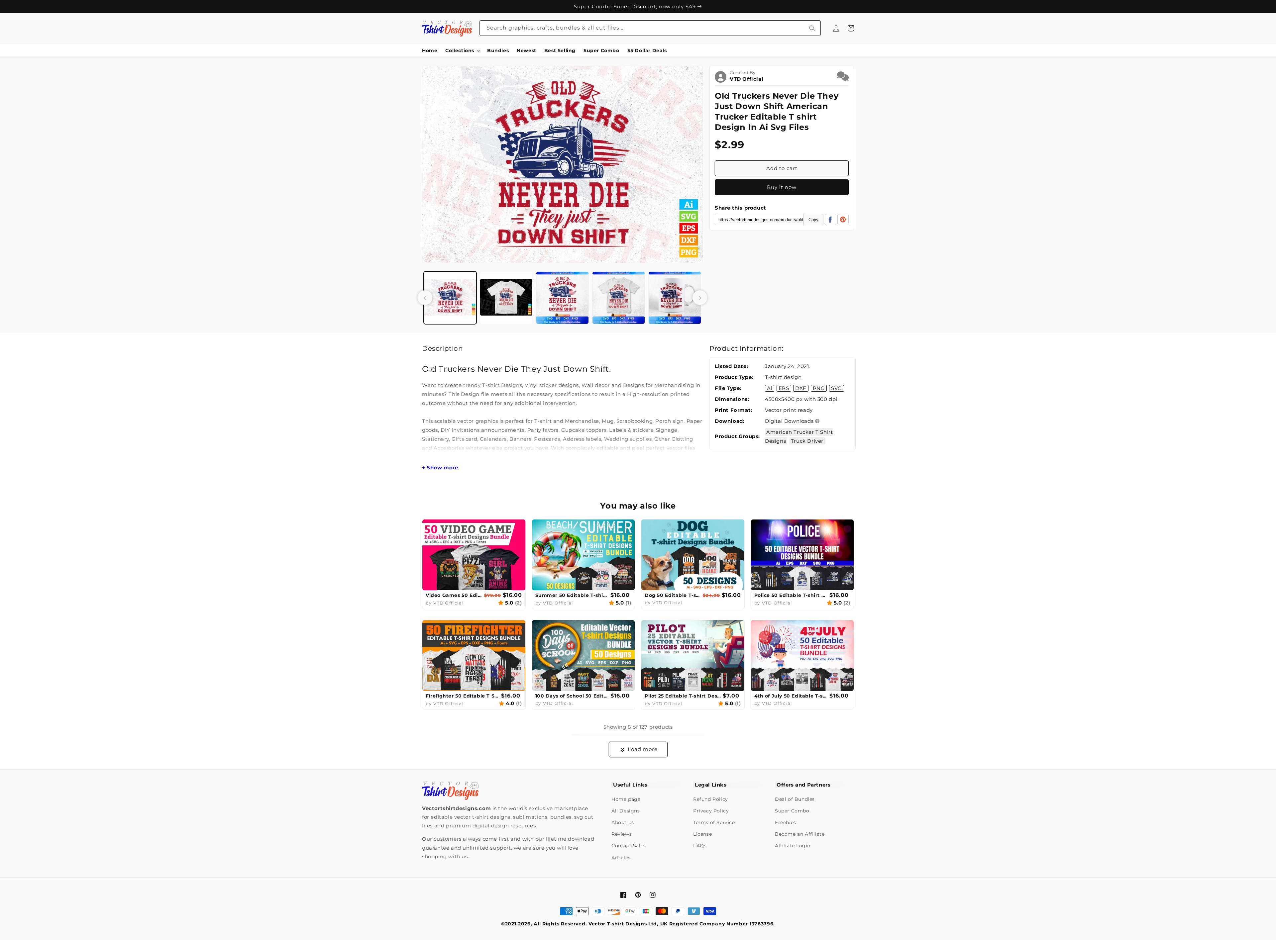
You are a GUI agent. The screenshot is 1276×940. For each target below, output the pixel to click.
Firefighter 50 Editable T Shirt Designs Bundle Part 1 (462, 696)
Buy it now (782, 187)
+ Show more (440, 468)
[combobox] (650, 28)
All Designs (625, 811)
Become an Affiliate (799, 834)
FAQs (699, 846)
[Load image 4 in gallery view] (618, 297)
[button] (462, 50)
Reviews (621, 834)
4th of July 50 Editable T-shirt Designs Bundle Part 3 (791, 696)
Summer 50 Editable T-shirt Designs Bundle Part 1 (572, 595)
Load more (643, 749)
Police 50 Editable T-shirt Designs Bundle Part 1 (791, 595)
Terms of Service (714, 822)
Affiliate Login (792, 846)
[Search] (812, 28)
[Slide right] (699, 297)
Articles (621, 858)
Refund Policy (710, 799)
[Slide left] (425, 297)
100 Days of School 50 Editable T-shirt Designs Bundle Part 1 (572, 696)
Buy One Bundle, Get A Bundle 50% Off (636, 6)
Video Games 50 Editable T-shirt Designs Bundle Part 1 (454, 595)
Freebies (785, 822)
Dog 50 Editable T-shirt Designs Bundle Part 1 (673, 595)
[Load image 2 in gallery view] (506, 297)
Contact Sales (628, 846)
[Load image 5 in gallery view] (674, 297)
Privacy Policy (711, 811)
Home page (625, 799)
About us (622, 822)
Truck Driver (807, 441)
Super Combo (792, 811)
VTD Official (746, 79)
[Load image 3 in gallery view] (562, 297)
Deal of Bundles (795, 799)
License (702, 834)
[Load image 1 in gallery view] (450, 297)
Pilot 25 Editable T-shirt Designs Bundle (683, 696)
